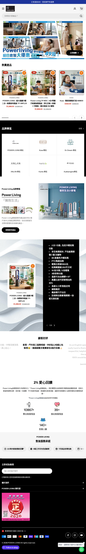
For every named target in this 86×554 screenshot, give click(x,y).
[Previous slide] (31, 55)
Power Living (14, 98)
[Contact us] (81, 549)
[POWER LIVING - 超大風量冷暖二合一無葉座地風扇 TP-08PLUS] (14, 82)
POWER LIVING (14, 543)
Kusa (71, 98)
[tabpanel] (17, 219)
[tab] (11, 195)
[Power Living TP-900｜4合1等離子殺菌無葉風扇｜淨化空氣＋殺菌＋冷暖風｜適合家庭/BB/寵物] (43, 82)
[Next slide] (54, 55)
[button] (34, 55)
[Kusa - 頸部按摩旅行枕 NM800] (71, 82)
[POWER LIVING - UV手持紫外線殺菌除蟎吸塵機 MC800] (21, 210)
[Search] (81, 16)
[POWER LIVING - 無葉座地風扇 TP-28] (5, 210)
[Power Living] (61, 201)
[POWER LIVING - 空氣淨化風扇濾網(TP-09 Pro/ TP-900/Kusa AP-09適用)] (29, 210)
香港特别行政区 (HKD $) (14, 531)
